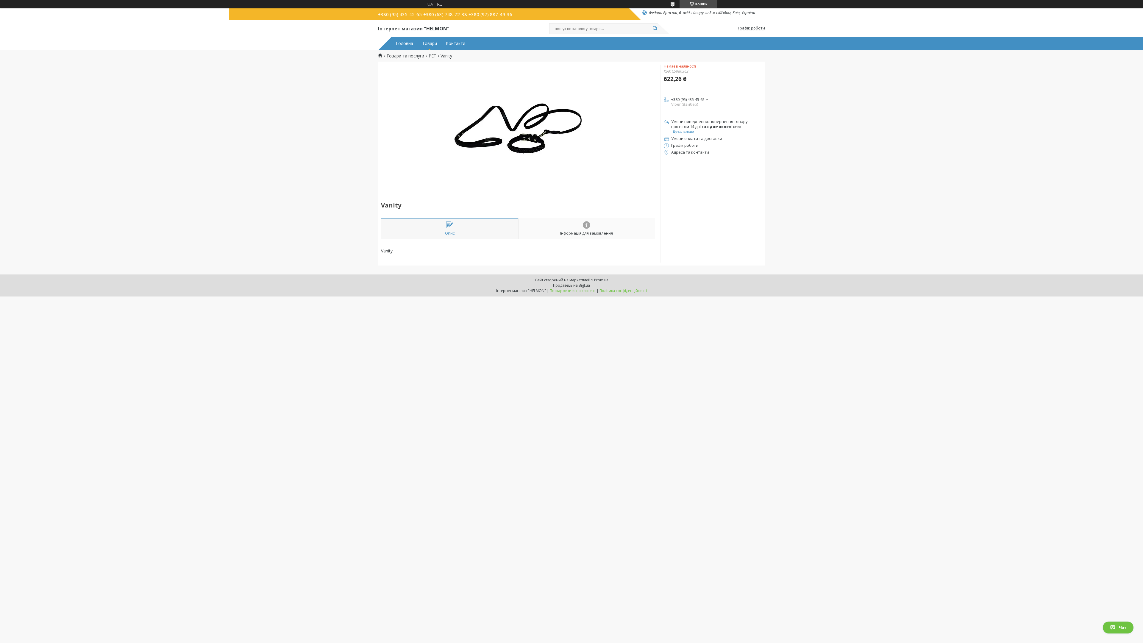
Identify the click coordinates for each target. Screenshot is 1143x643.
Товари (429, 43)
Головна (404, 43)
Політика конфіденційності (623, 290)
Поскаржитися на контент (573, 290)
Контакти (455, 43)
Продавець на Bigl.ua (571, 285)
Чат (1122, 627)
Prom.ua (601, 280)
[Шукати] (655, 28)
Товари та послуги (405, 56)
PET (432, 56)
